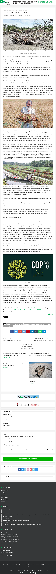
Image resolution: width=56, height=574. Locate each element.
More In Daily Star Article (27, 348)
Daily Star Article (10, 10)
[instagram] (36, 469)
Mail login (3, 493)
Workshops (5, 423)
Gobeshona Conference (7, 552)
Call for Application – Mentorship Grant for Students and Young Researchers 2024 (13, 338)
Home (4, 10)
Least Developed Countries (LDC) (43, 324)
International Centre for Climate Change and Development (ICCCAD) (25, 309)
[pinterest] (28, 331)
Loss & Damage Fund (8, 326)
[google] (20, 331)
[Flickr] (28, 469)
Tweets (6, 476)
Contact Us (3, 495)
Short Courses (6, 421)
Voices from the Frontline (28, 458)
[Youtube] (31, 469)
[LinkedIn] (25, 469)
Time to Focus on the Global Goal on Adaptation (39, 380)
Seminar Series (6, 425)
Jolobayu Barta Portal (6, 555)
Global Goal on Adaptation (17, 324)
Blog (4, 427)
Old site (3, 501)
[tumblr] (36, 331)
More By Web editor (27, 346)
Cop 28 (8, 324)
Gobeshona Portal (5, 550)
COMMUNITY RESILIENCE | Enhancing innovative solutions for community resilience (42, 338)
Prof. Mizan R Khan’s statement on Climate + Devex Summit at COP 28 (14, 354)
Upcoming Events (7, 414)
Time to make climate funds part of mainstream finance (13, 364)
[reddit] (24, 331)
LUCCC (2, 554)
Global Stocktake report (29, 324)
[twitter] (16, 331)
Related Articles (27, 344)
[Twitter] (22, 469)
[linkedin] (32, 331)
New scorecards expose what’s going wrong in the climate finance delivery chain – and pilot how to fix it (40, 355)
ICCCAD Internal (4, 499)
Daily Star (33, 308)
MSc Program (6, 419)
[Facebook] (19, 469)
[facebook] (12, 331)
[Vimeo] (33, 469)
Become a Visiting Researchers (10, 416)
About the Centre (5, 490)
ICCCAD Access (4, 497)
